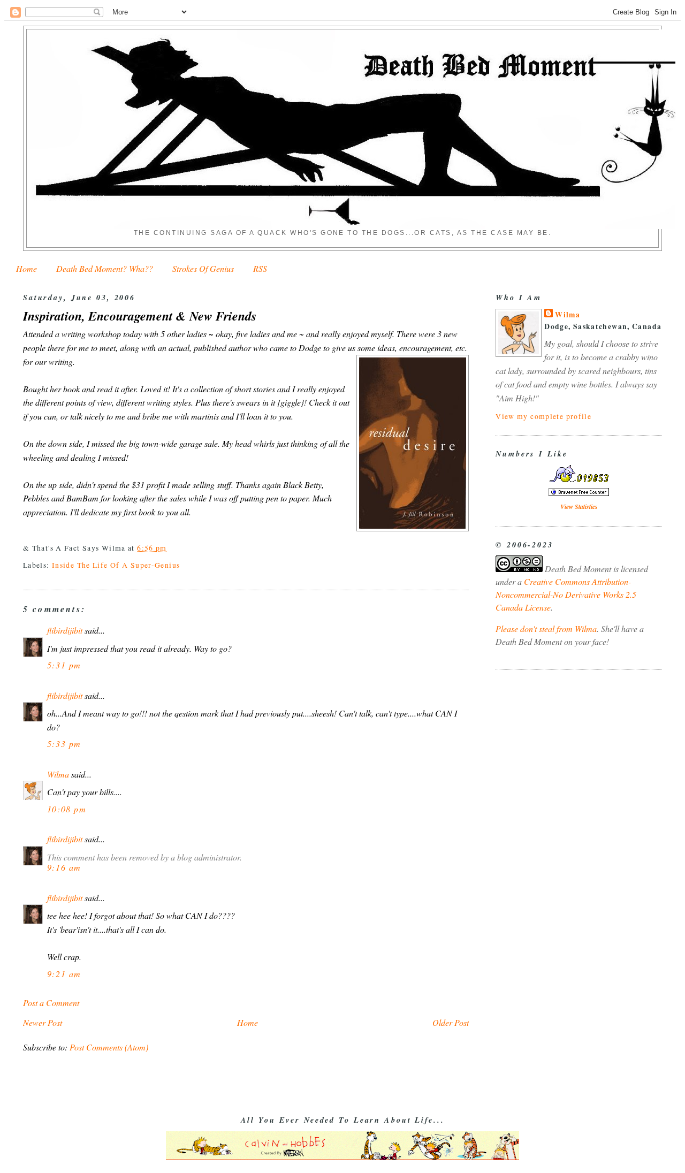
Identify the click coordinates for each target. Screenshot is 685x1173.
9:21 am (64, 973)
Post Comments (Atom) (109, 1047)
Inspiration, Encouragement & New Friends (139, 316)
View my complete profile (543, 416)
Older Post (450, 1022)
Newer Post (42, 1022)
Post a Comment (51, 1002)
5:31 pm (64, 665)
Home (26, 268)
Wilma (58, 774)
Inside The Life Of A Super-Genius (116, 565)
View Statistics (579, 506)
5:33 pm (64, 743)
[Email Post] (170, 548)
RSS (260, 268)
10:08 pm (67, 808)
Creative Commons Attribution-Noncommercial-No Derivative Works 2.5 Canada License (566, 594)
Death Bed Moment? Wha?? (104, 268)
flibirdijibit (64, 630)
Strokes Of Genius (203, 268)
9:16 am (64, 867)
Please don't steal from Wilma (546, 628)
